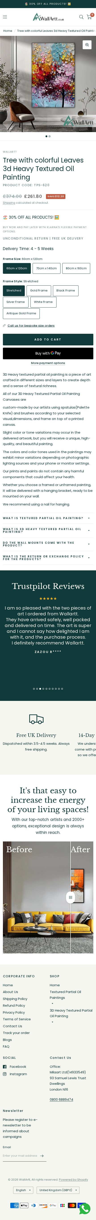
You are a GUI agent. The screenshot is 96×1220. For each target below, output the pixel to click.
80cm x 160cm (76, 268)
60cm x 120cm (16, 268)
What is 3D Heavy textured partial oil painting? (42, 530)
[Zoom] (87, 44)
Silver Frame (15, 302)
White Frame (43, 302)
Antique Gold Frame (21, 313)
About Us (10, 991)
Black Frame (65, 290)
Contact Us (12, 1026)
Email (7, 1147)
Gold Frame (39, 290)
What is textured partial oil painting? (43, 518)
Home (7, 31)
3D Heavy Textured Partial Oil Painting (71, 1013)
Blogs (7, 1039)
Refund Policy (14, 1005)
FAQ (6, 1046)
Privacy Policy (14, 1012)
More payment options (48, 363)
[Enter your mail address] (42, 1156)
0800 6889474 (61, 1099)
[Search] (81, 17)
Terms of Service (17, 1019)
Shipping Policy (15, 998)
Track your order (16, 1032)
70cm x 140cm (46, 268)
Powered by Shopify (73, 1179)
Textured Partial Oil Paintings (65, 994)
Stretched (13, 290)
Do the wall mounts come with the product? (39, 544)
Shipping (9, 203)
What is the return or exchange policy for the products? (43, 557)
